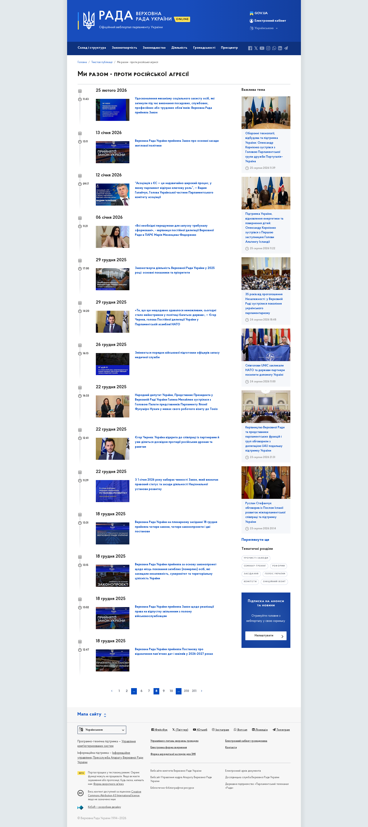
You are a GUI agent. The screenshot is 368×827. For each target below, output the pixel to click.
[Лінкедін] (280, 49)
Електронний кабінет (270, 21)
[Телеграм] (286, 48)
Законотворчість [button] (124, 48)
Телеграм (283, 729)
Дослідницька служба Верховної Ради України (252, 777)
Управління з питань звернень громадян (174, 741)
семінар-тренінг (255, 566)
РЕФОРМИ (278, 566)
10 (171, 691)
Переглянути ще (255, 540)
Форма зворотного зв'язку (108, 784)
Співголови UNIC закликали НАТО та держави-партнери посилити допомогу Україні (265, 370)
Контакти (231, 747)
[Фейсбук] (250, 49)
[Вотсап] (274, 49)
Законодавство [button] (154, 48)
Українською (264, 28)
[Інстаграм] (268, 49)
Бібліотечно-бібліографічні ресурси (172, 788)
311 (194, 691)
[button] (101, 730)
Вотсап (242, 729)
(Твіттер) (181, 729)
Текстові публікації (102, 62)
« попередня (112, 691)
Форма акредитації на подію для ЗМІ (173, 754)
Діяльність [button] (179, 48)
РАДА (116, 16)
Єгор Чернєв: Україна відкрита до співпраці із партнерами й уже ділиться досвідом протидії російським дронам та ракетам (177, 442)
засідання (251, 574)
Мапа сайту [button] (89, 714)
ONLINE (182, 19)
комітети (250, 582)
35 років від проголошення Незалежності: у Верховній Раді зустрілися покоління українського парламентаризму (264, 304)
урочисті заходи (256, 558)
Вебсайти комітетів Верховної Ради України (175, 771)
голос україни (275, 574)
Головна (82, 62)
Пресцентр (229, 48)
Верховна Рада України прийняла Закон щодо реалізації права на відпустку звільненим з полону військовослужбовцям (174, 611)
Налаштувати (264, 635)
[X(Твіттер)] (256, 49)
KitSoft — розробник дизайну (104, 807)
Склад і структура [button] (92, 48)
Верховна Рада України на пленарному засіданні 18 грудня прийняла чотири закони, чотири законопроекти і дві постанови (176, 527)
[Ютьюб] (262, 49)
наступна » (202, 691)
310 (186, 691)
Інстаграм (222, 729)
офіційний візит (274, 582)
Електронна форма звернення (168, 747)
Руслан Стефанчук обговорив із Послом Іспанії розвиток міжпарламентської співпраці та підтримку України (265, 513)
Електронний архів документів (243, 771)
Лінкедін (261, 729)
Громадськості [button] (204, 48)
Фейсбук (161, 729)
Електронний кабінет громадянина (246, 741)
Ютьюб (201, 729)
